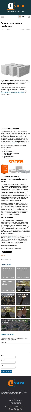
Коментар (3, 342)
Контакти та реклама (15, 403)
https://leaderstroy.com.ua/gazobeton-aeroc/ (13, 92)
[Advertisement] (15, 47)
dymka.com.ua (22, 406)
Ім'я (2, 355)
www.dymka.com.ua (5, 395)
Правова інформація (15, 402)
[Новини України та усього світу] (15, 8)
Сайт (2, 365)
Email (3, 360)
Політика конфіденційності (15, 400)
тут (10, 237)
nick (3, 29)
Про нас (15, 399)
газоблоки (14, 143)
